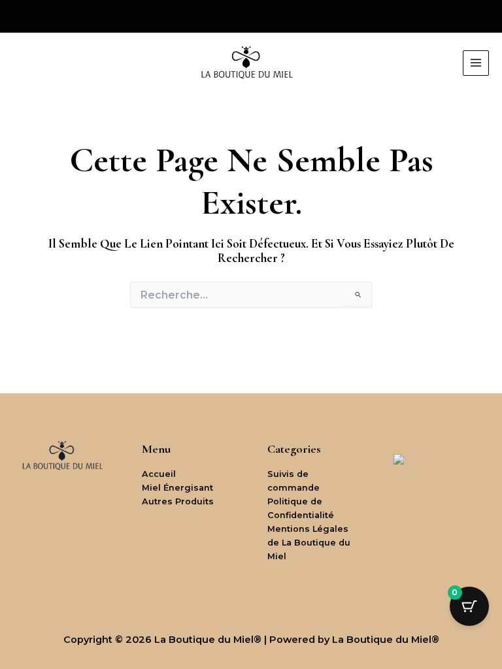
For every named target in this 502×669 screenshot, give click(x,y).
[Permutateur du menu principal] (476, 63)
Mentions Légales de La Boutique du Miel (308, 542)
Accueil (159, 474)
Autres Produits (178, 501)
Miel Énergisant (177, 488)
